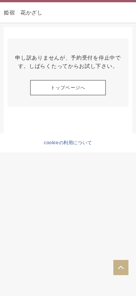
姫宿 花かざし (23, 12)
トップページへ (68, 87)
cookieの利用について (68, 142)
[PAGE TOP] (120, 267)
